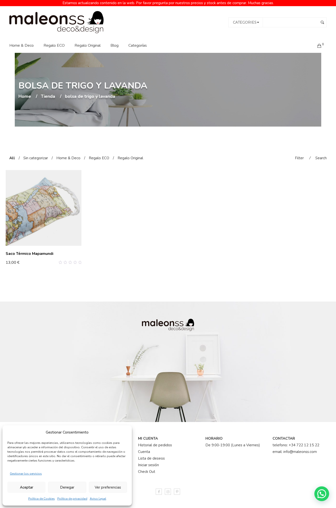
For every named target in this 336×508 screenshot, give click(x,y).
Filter (299, 158)
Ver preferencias (108, 487)
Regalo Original (88, 45)
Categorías (137, 45)
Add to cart (18, 262)
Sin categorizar (35, 158)
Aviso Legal (98, 499)
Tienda (48, 96)
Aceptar (26, 487)
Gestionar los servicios (26, 474)
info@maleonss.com (300, 451)
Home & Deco (21, 45)
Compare (72, 262)
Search (321, 158)
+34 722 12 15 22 (304, 445)
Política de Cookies (41, 499)
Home (24, 96)
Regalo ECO (54, 45)
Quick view (79, 262)
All (12, 158)
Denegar (67, 487)
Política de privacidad (72, 499)
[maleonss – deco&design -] (56, 21)
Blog (114, 45)
